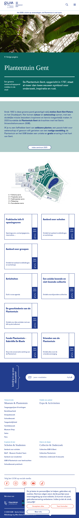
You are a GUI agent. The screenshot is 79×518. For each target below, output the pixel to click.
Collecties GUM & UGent (48, 449)
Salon (6, 433)
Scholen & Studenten (15, 443)
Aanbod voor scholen (12, 449)
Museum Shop (9, 429)
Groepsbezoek (9, 414)
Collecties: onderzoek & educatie (52, 456)
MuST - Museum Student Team (15, 453)
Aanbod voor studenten (13, 456)
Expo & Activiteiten (50, 401)
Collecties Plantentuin (48, 453)
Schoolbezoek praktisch (13, 464)
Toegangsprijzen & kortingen (15, 407)
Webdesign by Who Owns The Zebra (17, 514)
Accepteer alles (38, 506)
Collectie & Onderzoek (51, 443)
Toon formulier (62, 506)
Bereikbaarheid (10, 411)
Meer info (38, 511)
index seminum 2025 (39, 147)
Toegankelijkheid (10, 422)
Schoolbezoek (9, 418)
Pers (6, 437)
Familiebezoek (9, 425)
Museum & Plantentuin (16, 401)
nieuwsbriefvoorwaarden (52, 384)
